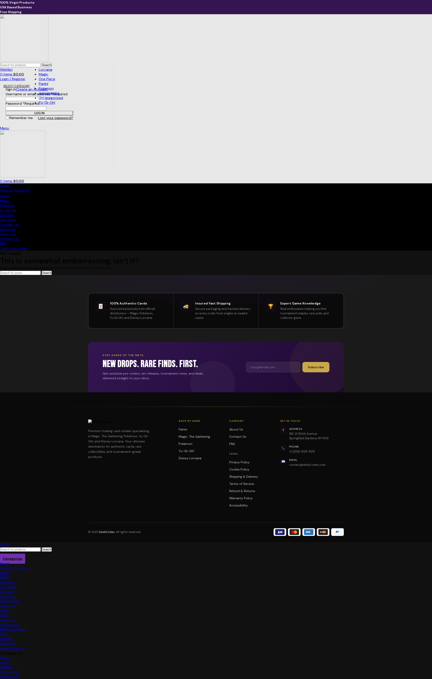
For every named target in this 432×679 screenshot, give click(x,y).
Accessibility (238, 505)
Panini (43, 83)
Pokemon (46, 88)
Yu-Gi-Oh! (47, 102)
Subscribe (316, 367)
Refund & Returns (242, 491)
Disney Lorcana (191, 458)
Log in (39, 113)
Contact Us (237, 437)
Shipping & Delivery (243, 477)
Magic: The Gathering (196, 437)
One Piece (47, 79)
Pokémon (187, 444)
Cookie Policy (239, 469)
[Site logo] (24, 60)
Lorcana (45, 69)
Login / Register (12, 648)
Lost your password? (55, 117)
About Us (236, 429)
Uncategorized (51, 97)
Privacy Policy (239, 462)
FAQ (232, 444)
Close (4, 544)
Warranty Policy (241, 498)
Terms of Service (241, 484)
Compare (7, 643)
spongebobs (49, 93)
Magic (43, 74)
